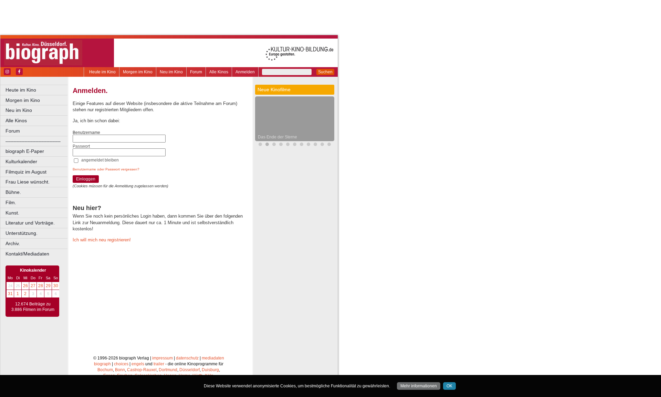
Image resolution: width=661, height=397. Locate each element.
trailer (159, 364)
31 (10, 293)
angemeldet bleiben (100, 160)
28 (40, 285)
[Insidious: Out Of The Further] (280, 145)
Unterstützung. (22, 233)
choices (121, 364)
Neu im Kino (171, 72)
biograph (102, 364)
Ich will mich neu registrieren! (102, 239)
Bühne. (13, 192)
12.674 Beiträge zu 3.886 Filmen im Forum (32, 307)
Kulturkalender (21, 161)
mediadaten (213, 358)
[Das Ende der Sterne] (267, 145)
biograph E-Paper (25, 151)
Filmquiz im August (26, 172)
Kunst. (12, 213)
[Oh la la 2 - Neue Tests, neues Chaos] (274, 145)
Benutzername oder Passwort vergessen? (106, 169)
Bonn (120, 369)
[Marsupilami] (301, 145)
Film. (11, 202)
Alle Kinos (218, 72)
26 (25, 285)
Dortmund (168, 369)
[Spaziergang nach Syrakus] (308, 145)
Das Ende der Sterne (277, 137)
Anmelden (245, 72)
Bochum (105, 369)
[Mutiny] (287, 145)
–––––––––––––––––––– (33, 141)
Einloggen (85, 179)
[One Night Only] (260, 145)
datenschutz (187, 358)
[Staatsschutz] (315, 145)
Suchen (325, 72)
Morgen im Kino (138, 72)
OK (449, 386)
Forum (196, 72)
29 (48, 285)
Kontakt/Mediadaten (27, 254)
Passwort (81, 146)
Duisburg (210, 369)
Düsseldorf (189, 369)
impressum (162, 358)
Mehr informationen (418, 386)
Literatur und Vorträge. (30, 223)
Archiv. (13, 243)
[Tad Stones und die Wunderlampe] (294, 145)
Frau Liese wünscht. (28, 182)
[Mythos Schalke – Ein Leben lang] (322, 145)
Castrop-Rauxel (142, 369)
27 (33, 285)
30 (55, 285)
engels (138, 364)
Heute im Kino (102, 72)
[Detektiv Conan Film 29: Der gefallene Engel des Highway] (329, 145)
